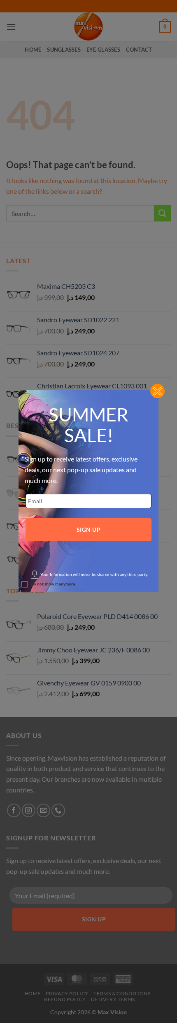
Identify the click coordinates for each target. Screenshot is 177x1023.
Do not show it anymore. (53, 583)
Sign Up (88, 529)
